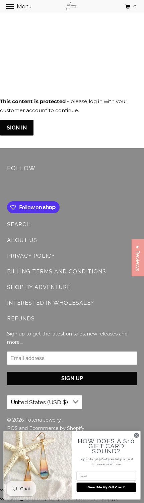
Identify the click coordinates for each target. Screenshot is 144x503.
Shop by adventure (39, 287)
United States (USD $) (40, 402)
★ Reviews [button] (138, 258)
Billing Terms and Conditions (56, 271)
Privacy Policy (31, 256)
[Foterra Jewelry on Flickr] (8, 187)
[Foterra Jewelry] (72, 6)
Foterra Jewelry (43, 420)
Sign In (17, 127)
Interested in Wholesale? (50, 303)
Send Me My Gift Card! (106, 487)
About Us (22, 240)
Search (19, 224)
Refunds (21, 318)
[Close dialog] (136, 435)
